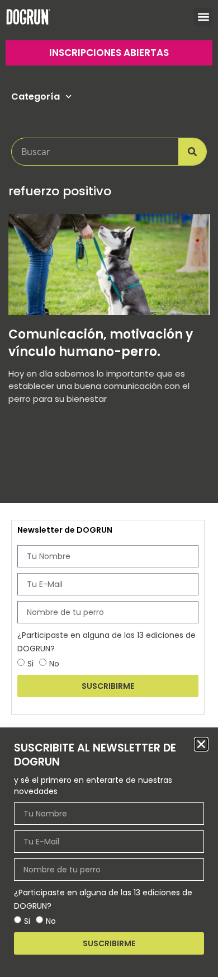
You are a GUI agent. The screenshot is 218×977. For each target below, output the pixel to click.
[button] (201, 744)
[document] (109, 488)
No (51, 921)
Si (27, 921)
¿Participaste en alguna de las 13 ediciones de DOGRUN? (103, 899)
